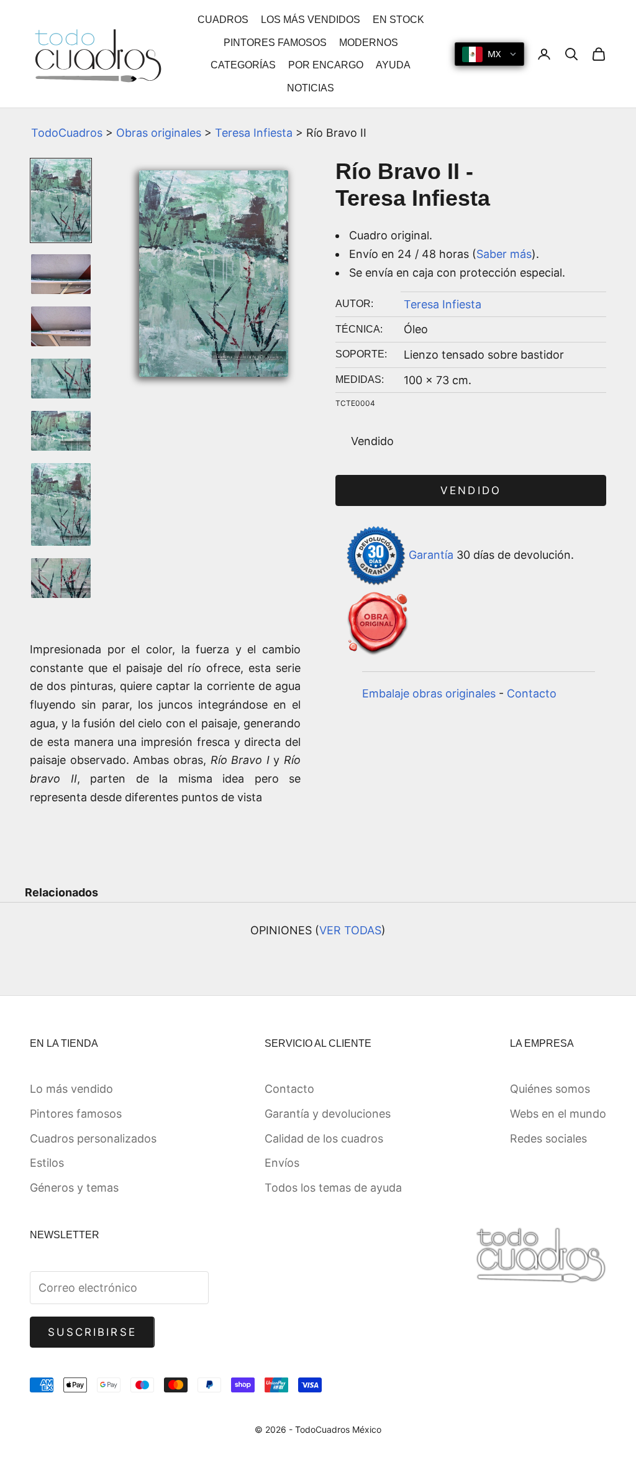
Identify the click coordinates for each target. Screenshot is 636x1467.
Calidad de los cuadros (324, 1138)
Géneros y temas (74, 1187)
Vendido (470, 490)
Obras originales (158, 132)
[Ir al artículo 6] (61, 504)
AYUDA (393, 65)
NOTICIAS (310, 88)
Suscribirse (92, 1332)
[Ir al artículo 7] (61, 578)
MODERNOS (368, 42)
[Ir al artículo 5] (61, 431)
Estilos (47, 1162)
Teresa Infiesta (254, 132)
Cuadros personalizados (93, 1138)
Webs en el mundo (558, 1113)
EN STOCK (398, 19)
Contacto (531, 693)
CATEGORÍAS (243, 65)
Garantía (431, 554)
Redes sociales (548, 1138)
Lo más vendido (71, 1088)
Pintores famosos (76, 1113)
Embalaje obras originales (429, 693)
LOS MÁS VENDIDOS (310, 19)
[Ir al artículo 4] (61, 378)
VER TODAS (350, 930)
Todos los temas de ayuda (333, 1187)
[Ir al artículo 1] (61, 200)
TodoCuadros (66, 132)
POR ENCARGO (325, 65)
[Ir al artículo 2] (61, 274)
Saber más (504, 253)
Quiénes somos (550, 1088)
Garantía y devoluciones (328, 1113)
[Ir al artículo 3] (61, 326)
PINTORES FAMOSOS (275, 42)
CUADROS (223, 19)
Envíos (282, 1162)
